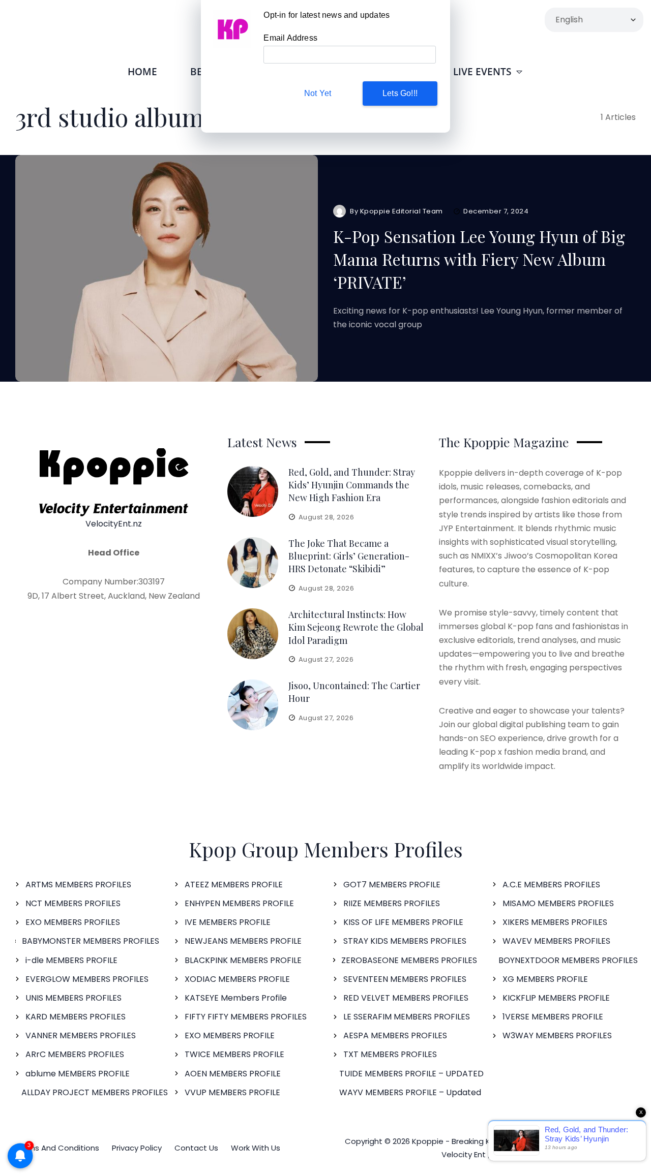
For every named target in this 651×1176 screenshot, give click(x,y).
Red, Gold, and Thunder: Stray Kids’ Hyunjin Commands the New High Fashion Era (351, 485)
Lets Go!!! (400, 93)
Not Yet (317, 93)
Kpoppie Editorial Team (401, 211)
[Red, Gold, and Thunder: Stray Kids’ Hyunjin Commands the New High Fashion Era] (252, 491)
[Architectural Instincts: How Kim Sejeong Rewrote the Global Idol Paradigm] (252, 633)
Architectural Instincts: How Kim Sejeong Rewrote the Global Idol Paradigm (356, 627)
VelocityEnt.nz (113, 524)
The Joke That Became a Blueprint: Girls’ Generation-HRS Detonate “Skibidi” (348, 556)
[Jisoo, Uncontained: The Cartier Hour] (252, 704)
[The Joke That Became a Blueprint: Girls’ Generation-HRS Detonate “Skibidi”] (252, 562)
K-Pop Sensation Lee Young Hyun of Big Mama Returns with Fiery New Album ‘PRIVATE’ (479, 259)
